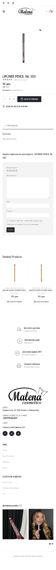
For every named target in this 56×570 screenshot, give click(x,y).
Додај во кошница (31, 99)
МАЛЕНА (17, 90)
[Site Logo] (26, 11)
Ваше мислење (12, 175)
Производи (6, 462)
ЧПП (4, 494)
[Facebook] (4, 3)
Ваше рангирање (12, 167)
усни (21, 90)
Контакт (5, 468)
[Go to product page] (15, 273)
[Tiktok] (13, 3)
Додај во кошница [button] (16, 302)
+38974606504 (10, 418)
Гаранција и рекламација (11, 488)
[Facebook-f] (5, 433)
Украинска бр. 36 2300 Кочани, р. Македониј (20, 410)
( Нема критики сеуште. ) (20, 80)
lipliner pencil (12, 90)
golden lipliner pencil (11, 288)
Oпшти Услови (7, 482)
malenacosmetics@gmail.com (14, 427)
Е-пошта (10, 211)
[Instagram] (8, 3)
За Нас (5, 450)
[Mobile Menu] (4, 11)
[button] (49, 543)
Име (8, 202)
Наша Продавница (8, 456)
